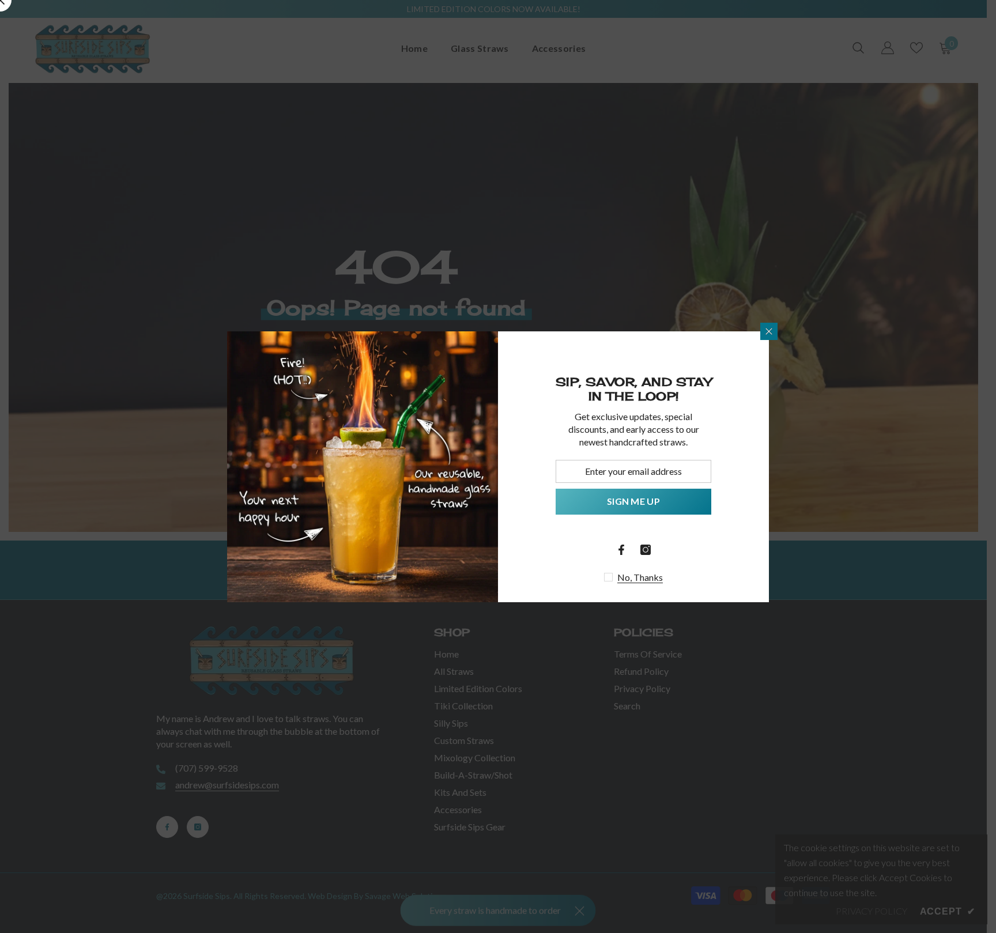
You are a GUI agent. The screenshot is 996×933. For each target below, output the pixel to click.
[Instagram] (645, 550)
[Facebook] (621, 550)
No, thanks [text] (640, 577)
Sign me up (633, 501)
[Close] (769, 331)
